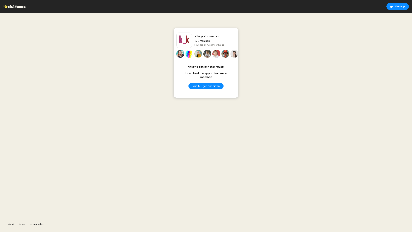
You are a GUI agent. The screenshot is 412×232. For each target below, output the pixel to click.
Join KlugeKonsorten (206, 86)
